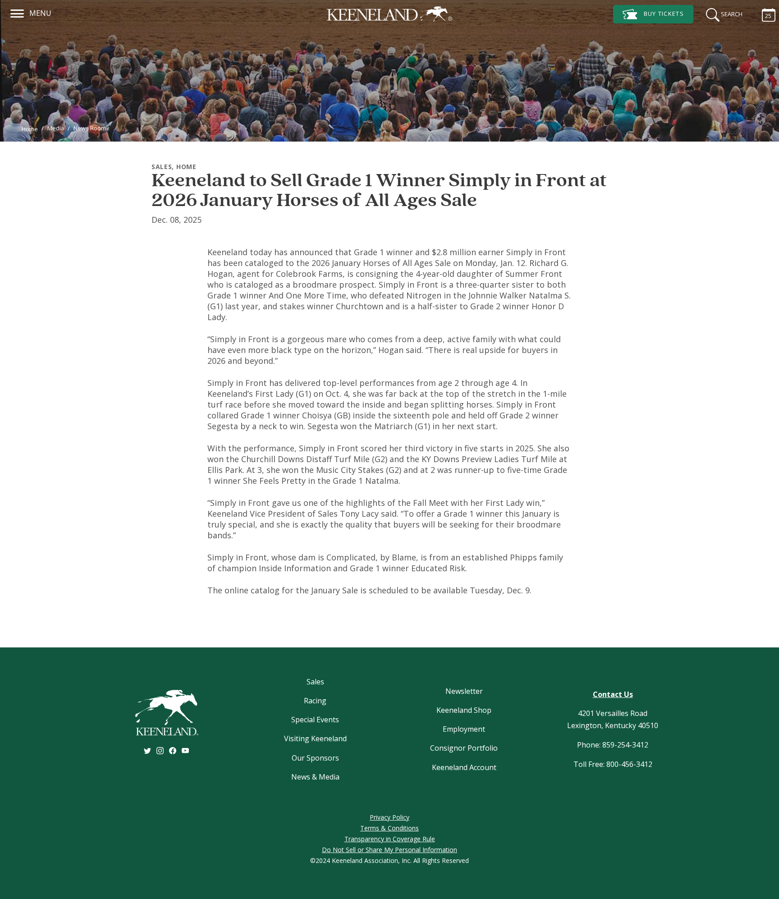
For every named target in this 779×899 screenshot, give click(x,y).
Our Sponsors (315, 758)
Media (55, 128)
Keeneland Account (464, 767)
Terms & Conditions (389, 828)
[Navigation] (17, 12)
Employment (464, 729)
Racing (315, 701)
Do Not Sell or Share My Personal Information (389, 849)
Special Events (315, 720)
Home (30, 129)
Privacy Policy (389, 817)
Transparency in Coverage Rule (389, 839)
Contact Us (613, 694)
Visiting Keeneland (315, 738)
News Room (89, 128)
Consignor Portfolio (464, 748)
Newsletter (464, 691)
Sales (315, 682)
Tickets (664, 13)
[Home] (389, 14)
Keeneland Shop (463, 710)
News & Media (315, 777)
